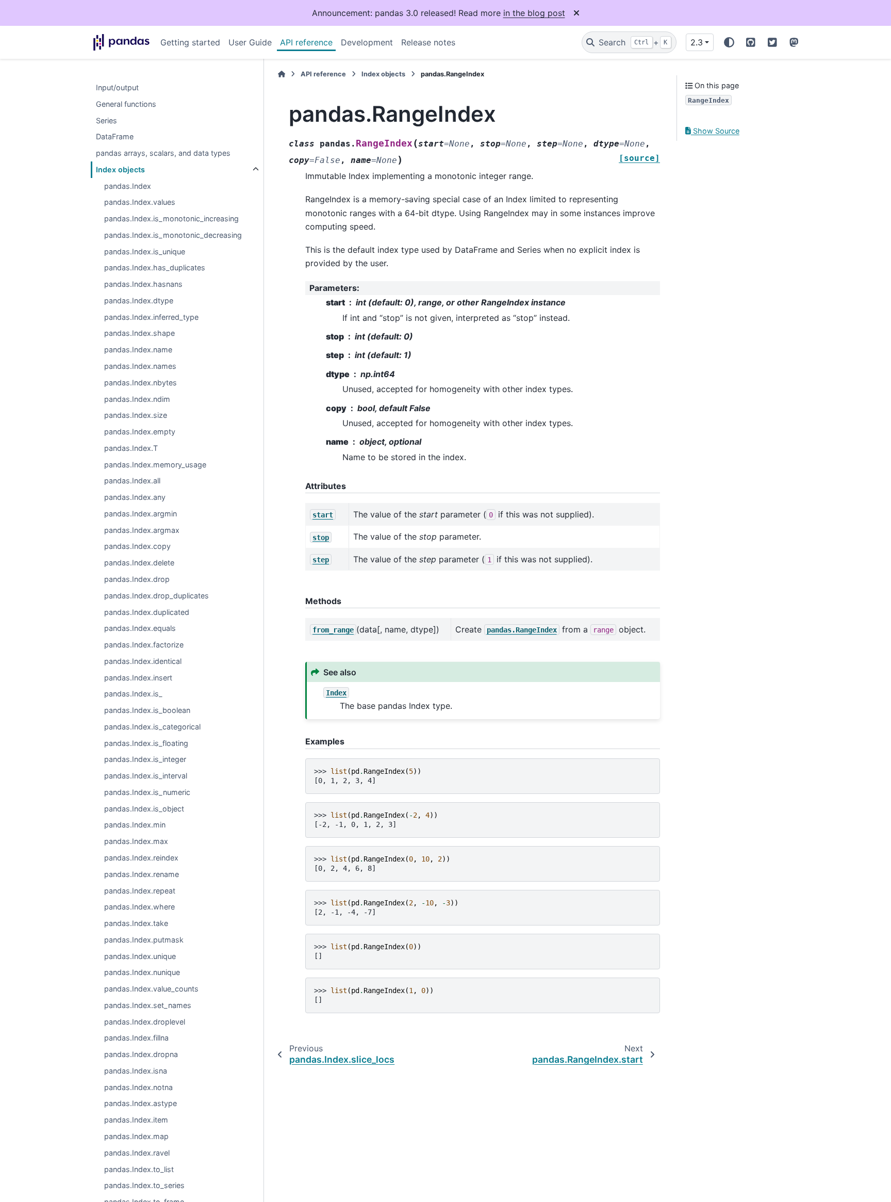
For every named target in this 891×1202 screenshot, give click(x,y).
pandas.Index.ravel (137, 1152)
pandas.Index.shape (139, 333)
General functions (126, 104)
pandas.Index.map (136, 1136)
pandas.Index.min (135, 825)
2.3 (696, 42)
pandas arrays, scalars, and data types (163, 153)
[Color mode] (729, 42)
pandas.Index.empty (139, 431)
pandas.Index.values (139, 202)
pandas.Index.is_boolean (147, 710)
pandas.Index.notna (138, 1087)
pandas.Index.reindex (141, 857)
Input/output (117, 87)
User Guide (250, 42)
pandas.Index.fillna (136, 1038)
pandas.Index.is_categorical (152, 726)
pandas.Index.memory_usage (155, 464)
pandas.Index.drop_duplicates (156, 595)
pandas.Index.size (135, 415)
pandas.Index (127, 186)
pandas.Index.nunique (142, 972)
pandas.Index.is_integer (145, 759)
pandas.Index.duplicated (146, 612)
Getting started (190, 42)
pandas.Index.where (139, 907)
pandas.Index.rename (141, 874)
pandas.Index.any (135, 497)
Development (367, 42)
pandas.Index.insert (138, 677)
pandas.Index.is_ (133, 694)
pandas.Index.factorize (144, 644)
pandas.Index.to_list (139, 1169)
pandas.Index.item (136, 1120)
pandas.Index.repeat (139, 890)
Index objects (120, 169)
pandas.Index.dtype (138, 300)
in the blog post (534, 13)
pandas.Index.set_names (147, 1005)
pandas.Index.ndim (137, 399)
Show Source (715, 130)
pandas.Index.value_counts (151, 989)
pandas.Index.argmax (141, 530)
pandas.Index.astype (140, 1103)
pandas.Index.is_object (144, 808)
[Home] (281, 74)
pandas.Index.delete (139, 563)
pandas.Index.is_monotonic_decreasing (173, 235)
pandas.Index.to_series (144, 1185)
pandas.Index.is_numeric (147, 792)
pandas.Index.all (132, 481)
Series (106, 120)
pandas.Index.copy (137, 546)
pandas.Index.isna (135, 1070)
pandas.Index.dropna (141, 1054)
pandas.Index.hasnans (143, 284)
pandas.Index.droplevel (144, 1021)
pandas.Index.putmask (144, 939)
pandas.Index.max (136, 841)
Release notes (428, 42)
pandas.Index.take (136, 923)
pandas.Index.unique (140, 956)
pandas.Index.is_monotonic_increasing (171, 219)
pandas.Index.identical (143, 661)
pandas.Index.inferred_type (151, 317)
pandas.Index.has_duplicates (154, 268)
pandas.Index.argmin (140, 513)
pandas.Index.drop (137, 579)
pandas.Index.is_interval (145, 776)
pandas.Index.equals (140, 628)
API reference (306, 42)
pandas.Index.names (140, 366)
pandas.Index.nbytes (140, 382)
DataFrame (115, 137)
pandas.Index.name (138, 350)
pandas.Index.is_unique (144, 251)
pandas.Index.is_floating (146, 743)
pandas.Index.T (131, 448)
